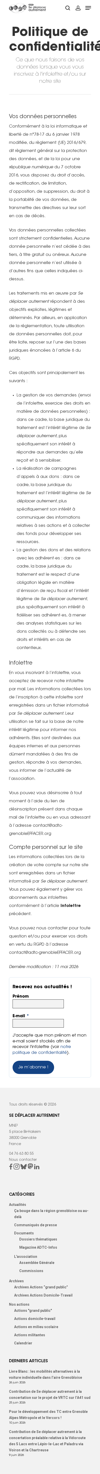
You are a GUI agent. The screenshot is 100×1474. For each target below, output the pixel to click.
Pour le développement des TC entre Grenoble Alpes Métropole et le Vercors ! (48, 1415)
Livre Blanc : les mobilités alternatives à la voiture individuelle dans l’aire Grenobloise (45, 1374)
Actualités (17, 1205)
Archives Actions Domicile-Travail (43, 1295)
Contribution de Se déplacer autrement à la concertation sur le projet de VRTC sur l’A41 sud (50, 1394)
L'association (25, 1257)
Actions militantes (29, 1335)
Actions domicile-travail (34, 1319)
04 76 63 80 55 (21, 1154)
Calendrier (23, 1343)
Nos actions (19, 1304)
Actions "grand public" (33, 1310)
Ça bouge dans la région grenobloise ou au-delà (51, 1214)
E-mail (21, 1016)
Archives (16, 1281)
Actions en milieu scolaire (36, 1327)
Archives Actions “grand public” (41, 1287)
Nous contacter (23, 1160)
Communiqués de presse (35, 1225)
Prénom (21, 997)
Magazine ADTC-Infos (38, 1247)
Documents (24, 1233)
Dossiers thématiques (38, 1239)
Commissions (31, 1271)
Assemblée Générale (36, 1263)
